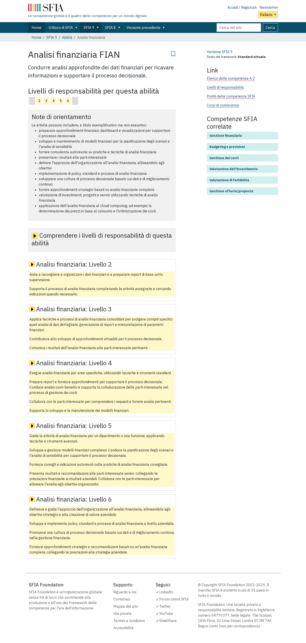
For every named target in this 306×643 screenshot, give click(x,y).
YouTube (166, 613)
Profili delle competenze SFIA (231, 96)
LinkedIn (166, 592)
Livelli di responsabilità (225, 87)
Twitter (165, 606)
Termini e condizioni (129, 620)
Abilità (67, 37)
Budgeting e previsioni (227, 147)
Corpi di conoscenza (223, 105)
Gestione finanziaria (225, 135)
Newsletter (269, 7)
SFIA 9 (89, 27)
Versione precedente (143, 27)
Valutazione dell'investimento (233, 169)
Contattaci (121, 599)
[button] (77, 27)
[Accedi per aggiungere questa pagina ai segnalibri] (173, 53)
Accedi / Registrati (241, 7)
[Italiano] (87, 8)
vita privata (122, 613)
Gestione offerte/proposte (231, 191)
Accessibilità (123, 628)
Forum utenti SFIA (174, 599)
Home (36, 27)
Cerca (270, 27)
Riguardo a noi (124, 592)
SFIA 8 (110, 27)
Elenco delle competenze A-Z (231, 78)
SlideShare (168, 620)
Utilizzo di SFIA (61, 27)
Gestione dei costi (224, 158)
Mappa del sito (125, 606)
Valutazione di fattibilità (229, 180)
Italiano (266, 14)
